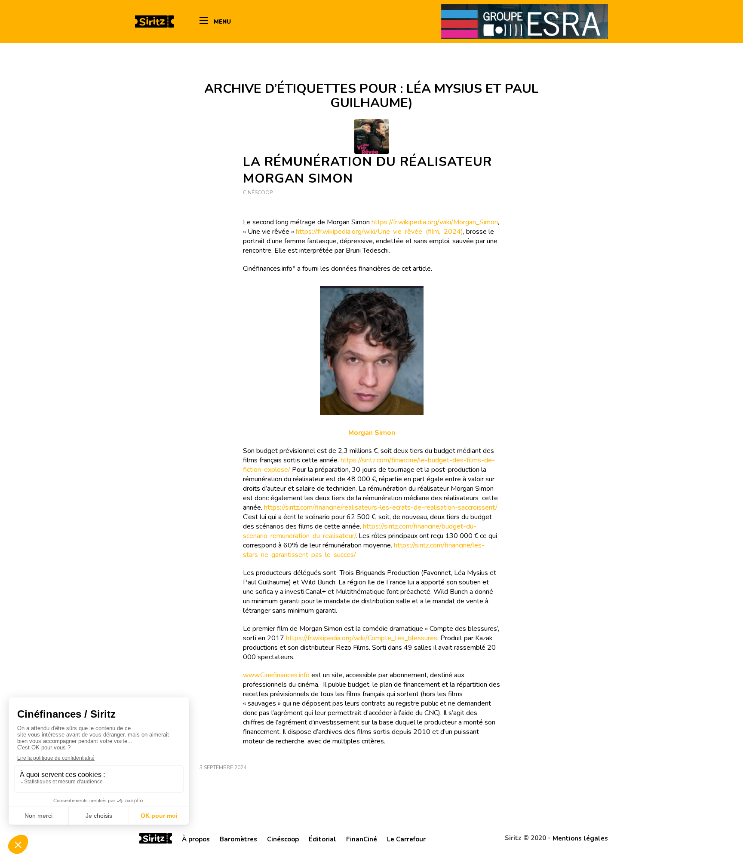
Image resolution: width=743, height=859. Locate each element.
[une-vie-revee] (371, 136)
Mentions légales (580, 838)
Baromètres (238, 839)
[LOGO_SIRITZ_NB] (154, 21)
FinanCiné (361, 839)
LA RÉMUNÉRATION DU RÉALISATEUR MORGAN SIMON (367, 170)
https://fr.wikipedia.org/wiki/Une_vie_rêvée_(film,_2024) (379, 231)
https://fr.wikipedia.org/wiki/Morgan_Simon (435, 222)
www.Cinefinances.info (276, 675)
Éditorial (322, 839)
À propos (196, 839)
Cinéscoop (258, 192)
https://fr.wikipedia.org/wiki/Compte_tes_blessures (361, 638)
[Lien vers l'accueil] (155, 839)
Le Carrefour (406, 839)
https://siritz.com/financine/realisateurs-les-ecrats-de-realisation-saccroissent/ (380, 507)
